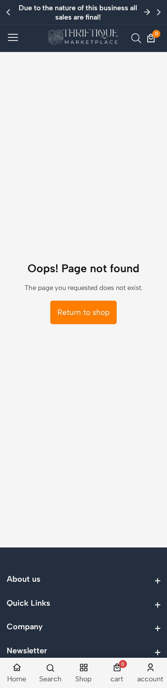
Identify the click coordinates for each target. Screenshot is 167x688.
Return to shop (83, 312)
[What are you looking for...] (137, 38)
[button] (159, 12)
